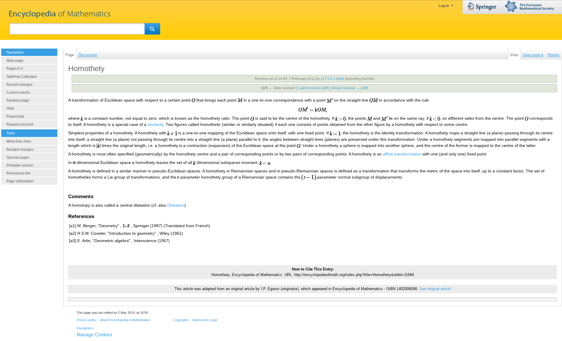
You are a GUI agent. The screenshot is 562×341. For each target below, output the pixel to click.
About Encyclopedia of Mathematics (125, 320)
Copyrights (181, 320)
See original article (435, 289)
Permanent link (18, 173)
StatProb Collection (21, 77)
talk (340, 79)
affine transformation (402, 154)
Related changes (20, 150)
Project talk (15, 116)
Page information (20, 181)
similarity (155, 124)
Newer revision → (346, 88)
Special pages (17, 157)
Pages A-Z (14, 68)
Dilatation (175, 205)
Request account (19, 124)
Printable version (19, 165)
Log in (444, 6)
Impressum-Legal (204, 320)
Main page (14, 61)
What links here (18, 141)
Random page (17, 100)
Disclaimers (85, 328)
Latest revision (309, 88)
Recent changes (19, 85)
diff (325, 88)
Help (10, 108)
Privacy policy (87, 320)
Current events (18, 92)
